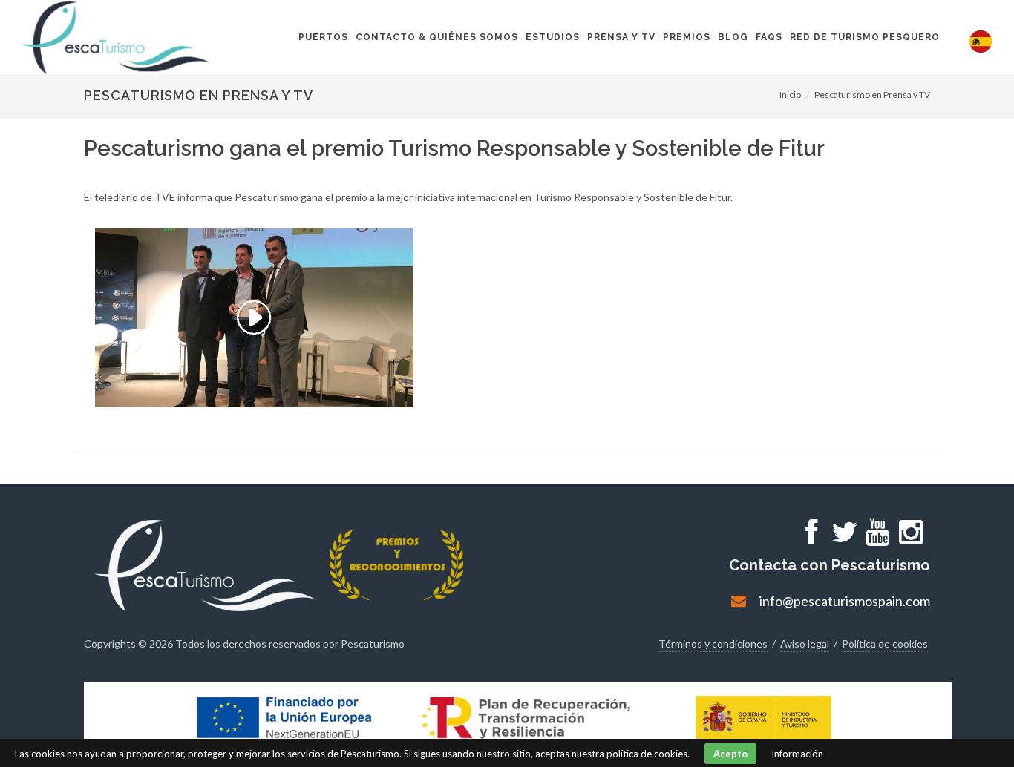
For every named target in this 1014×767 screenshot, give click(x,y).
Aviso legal (804, 643)
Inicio (790, 94)
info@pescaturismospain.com (844, 601)
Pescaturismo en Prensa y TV (872, 94)
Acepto (730, 754)
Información (797, 754)
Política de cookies (885, 643)
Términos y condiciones (713, 643)
